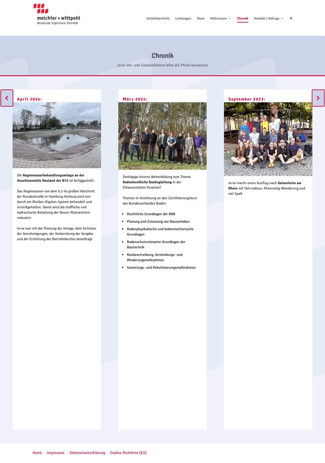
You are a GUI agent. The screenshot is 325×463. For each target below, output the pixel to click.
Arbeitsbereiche (158, 18)
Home (37, 452)
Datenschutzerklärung (87, 452)
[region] (162, 259)
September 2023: (247, 99)
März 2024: (135, 99)
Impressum (56, 452)
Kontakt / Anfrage (266, 18)
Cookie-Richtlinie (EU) (128, 452)
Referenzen (218, 18)
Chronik (242, 18)
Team (201, 18)
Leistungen (183, 18)
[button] (6, 98)
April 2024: (29, 99)
